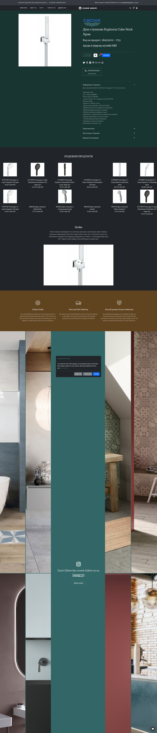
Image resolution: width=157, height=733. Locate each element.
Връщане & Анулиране (91, 138)
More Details (64, 368)
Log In (136, 2)
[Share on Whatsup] (102, 62)
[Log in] (137, 8)
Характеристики (88, 129)
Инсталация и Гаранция (91, 133)
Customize (87, 374)
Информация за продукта (91, 85)
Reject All (78, 374)
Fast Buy (106, 55)
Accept (96, 374)
